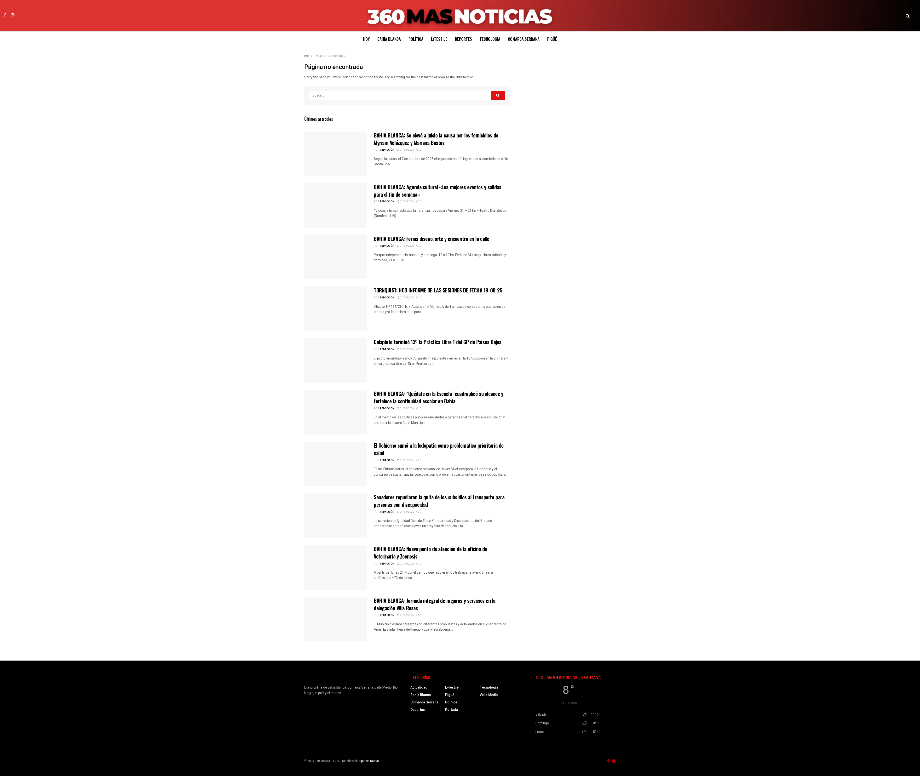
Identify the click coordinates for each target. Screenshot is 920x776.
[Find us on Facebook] (5, 15)
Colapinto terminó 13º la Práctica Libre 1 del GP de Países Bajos (437, 342)
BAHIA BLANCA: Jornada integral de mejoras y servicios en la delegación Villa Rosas (434, 604)
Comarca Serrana (524, 39)
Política (415, 39)
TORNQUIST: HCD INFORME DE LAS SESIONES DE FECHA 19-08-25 (438, 290)
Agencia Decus (368, 761)
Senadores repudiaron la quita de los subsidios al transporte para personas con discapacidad (439, 500)
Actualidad (418, 687)
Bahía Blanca (389, 39)
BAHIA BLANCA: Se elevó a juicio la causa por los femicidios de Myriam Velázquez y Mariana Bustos (436, 138)
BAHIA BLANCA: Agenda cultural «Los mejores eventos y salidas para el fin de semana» (437, 190)
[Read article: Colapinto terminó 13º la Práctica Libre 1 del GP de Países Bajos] (335, 360)
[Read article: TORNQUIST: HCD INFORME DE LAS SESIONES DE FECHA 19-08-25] (335, 308)
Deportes (463, 39)
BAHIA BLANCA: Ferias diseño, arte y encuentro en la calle (431, 238)
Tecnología (490, 39)
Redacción (387, 150)
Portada (451, 709)
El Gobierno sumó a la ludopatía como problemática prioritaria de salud (439, 448)
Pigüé (552, 39)
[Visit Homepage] (460, 15)
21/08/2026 (406, 150)
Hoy (366, 39)
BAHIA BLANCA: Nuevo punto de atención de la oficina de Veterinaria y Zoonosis (430, 552)
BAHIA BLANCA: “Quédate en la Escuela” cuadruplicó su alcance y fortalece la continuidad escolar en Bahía (438, 397)
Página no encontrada (330, 56)
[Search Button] (908, 16)
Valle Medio (489, 694)
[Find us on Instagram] (12, 15)
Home (308, 56)
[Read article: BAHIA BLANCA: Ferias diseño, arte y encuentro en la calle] (335, 257)
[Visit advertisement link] (568, 86)
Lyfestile (439, 39)
